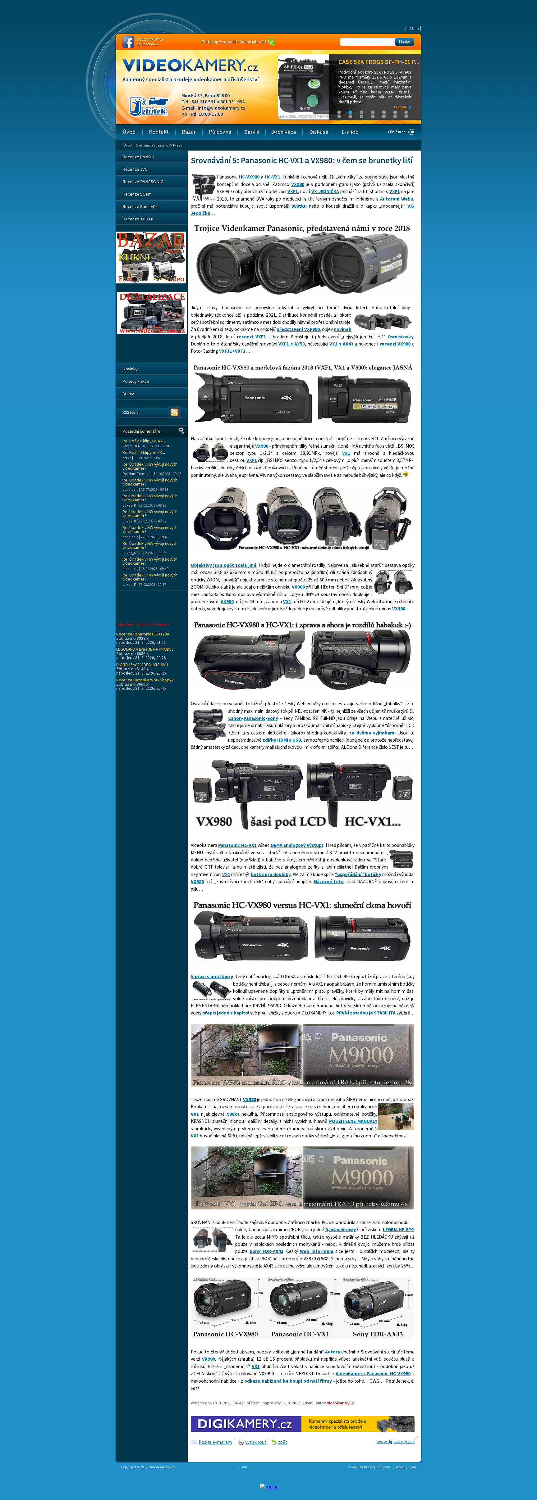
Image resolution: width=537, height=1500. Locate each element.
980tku (299, 206)
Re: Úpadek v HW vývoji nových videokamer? (149, 466)
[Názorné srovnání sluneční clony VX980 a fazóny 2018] (302, 424)
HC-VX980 (249, 177)
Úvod (127, 145)
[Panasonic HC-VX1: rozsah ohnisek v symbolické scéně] (302, 1208)
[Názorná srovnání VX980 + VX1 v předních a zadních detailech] (302, 551)
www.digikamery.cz (396, 1441)
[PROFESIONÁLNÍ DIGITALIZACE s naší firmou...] (152, 332)
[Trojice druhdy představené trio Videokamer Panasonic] (302, 293)
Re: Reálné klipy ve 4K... (143, 441)
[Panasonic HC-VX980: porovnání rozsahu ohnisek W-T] (302, 1085)
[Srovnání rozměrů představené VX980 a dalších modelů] (302, 1337)
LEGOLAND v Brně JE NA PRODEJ (144, 649)
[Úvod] (195, 71)
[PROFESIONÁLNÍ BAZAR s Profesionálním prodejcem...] (151, 282)
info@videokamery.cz (222, 108)
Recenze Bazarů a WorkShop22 (145, 680)
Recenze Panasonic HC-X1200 (142, 634)
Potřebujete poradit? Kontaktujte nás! (234, 41)
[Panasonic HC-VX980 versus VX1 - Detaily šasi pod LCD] (302, 831)
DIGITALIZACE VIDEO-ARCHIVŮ (142, 664)
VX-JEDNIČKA (325, 191)
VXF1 (292, 191)
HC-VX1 (272, 177)
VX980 (297, 184)
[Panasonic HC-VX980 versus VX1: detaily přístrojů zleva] (302, 962)
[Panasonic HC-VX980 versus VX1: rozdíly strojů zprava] (302, 689)
